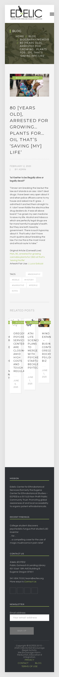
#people (33, 285)
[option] (15, 355)
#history (29, 280)
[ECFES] (26, 12)
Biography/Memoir (34, 39)
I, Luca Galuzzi (35, 263)
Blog (32, 36)
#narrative (18, 285)
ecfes (15, 291)
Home (20, 36)
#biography (34, 274)
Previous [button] (44, 311)
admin (22, 169)
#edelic (16, 280)
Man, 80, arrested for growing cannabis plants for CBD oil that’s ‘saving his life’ (27, 257)
